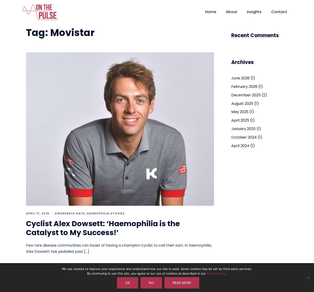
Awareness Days (70, 213)
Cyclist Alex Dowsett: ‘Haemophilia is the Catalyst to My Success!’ (103, 227)
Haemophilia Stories (106, 213)
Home (210, 11)
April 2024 (240, 145)
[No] (308, 277)
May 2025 (239, 111)
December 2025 (246, 95)
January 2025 (243, 128)
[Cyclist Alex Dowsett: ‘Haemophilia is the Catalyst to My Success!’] (120, 128)
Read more (182, 283)
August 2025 (242, 103)
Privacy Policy (216, 273)
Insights (254, 11)
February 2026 (244, 86)
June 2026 (240, 78)
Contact (279, 11)
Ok (127, 283)
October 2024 (244, 137)
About (231, 11)
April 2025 (240, 120)
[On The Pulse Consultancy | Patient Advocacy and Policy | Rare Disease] (40, 14)
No (151, 283)
